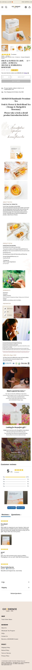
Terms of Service (6, 653)
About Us (4, 628)
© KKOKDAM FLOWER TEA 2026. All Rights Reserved (13, 661)
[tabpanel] (16, 546)
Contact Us (4, 636)
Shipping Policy (5, 647)
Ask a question (11, 507)
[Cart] (29, 7)
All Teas (8, 56)
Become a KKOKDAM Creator (9, 639)
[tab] (16, 515)
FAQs (3, 582)
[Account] (26, 7)
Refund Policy (5, 650)
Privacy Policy (5, 656)
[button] (6, 7)
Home (2, 56)
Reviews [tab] (6, 515)
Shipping (4, 587)
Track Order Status (6, 619)
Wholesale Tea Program (8, 630)
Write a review (20, 507)
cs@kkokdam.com (7, 664)
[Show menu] (2, 7)
